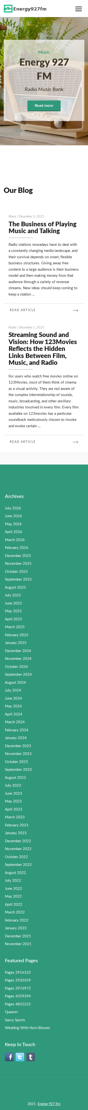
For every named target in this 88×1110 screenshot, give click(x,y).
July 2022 (13, 880)
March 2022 (15, 912)
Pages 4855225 (18, 1004)
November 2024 (18, 659)
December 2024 (18, 651)
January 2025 (16, 643)
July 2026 (13, 508)
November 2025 (18, 563)
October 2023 (16, 762)
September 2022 (18, 865)
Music (12, 216)
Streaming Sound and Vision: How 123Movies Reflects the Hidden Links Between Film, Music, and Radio (43, 349)
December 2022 (18, 841)
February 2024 (16, 730)
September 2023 (18, 770)
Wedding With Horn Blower (27, 1028)
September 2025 (18, 579)
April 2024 (13, 714)
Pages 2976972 (18, 988)
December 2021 (18, 936)
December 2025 (18, 556)
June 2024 (13, 698)
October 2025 (16, 572)
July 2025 (13, 595)
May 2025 (13, 611)
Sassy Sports (15, 1020)
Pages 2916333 (18, 972)
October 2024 (16, 667)
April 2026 (13, 532)
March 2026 (15, 540)
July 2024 (13, 690)
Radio (12, 327)
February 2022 (16, 920)
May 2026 (13, 524)
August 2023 (15, 778)
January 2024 (16, 738)
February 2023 (16, 825)
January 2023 (16, 833)
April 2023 (13, 809)
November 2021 (18, 944)
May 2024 (13, 706)
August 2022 (15, 873)
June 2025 (13, 603)
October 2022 (16, 857)
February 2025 (16, 635)
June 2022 (13, 889)
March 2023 (15, 817)
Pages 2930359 (18, 980)
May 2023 (13, 801)
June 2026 (13, 516)
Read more (44, 106)
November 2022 (18, 849)
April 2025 (13, 619)
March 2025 (15, 627)
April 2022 (13, 904)
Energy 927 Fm (49, 1104)
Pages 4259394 (18, 996)
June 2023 (13, 793)
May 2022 (13, 896)
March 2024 (15, 722)
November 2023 (18, 754)
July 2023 (13, 785)
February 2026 (16, 548)
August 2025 (15, 587)
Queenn (11, 1012)
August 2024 (15, 682)
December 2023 (18, 746)
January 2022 (16, 928)
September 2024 (18, 674)
